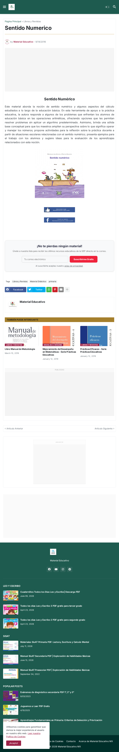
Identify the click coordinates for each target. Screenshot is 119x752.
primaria (52, 281)
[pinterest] (69, 569)
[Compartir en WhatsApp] (49, 289)
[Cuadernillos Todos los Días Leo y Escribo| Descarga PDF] (10, 596)
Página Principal (13, 21)
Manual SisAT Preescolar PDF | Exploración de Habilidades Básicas (55, 670)
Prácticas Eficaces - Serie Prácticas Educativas (93, 350)
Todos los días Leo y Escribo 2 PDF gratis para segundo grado (52, 619)
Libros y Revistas (32, 21)
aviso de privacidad (73, 266)
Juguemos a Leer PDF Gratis (35, 706)
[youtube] (56, 569)
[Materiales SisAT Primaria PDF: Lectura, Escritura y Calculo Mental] (10, 646)
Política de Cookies (53, 741)
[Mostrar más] (67, 289)
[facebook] (49, 569)
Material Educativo (32, 301)
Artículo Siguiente (103, 428)
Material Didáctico (38, 281)
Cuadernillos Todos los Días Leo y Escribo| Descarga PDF (50, 592)
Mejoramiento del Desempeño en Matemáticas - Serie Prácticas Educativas (59, 352)
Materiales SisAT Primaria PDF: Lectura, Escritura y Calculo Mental (54, 642)
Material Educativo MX (69, 746)
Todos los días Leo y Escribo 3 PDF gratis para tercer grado (51, 605)
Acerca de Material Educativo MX (96, 741)
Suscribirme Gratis (84, 259)
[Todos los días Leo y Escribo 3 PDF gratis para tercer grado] (10, 609)
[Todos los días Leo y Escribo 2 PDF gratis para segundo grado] (10, 623)
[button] (4, 7)
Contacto (71, 741)
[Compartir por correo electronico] (61, 289)
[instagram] (63, 569)
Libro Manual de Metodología (20, 349)
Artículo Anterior (15, 428)
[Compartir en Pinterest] (55, 289)
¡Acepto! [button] (13, 743)
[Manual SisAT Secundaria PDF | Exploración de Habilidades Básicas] (10, 660)
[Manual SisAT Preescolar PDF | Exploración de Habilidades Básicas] (10, 674)
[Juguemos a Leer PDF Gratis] (10, 710)
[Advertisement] (61, 69)
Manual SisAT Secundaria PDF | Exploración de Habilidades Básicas (55, 656)
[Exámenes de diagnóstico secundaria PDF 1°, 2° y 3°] (10, 696)
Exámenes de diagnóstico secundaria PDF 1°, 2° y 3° (47, 692)
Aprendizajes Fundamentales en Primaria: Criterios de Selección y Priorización (61, 720)
